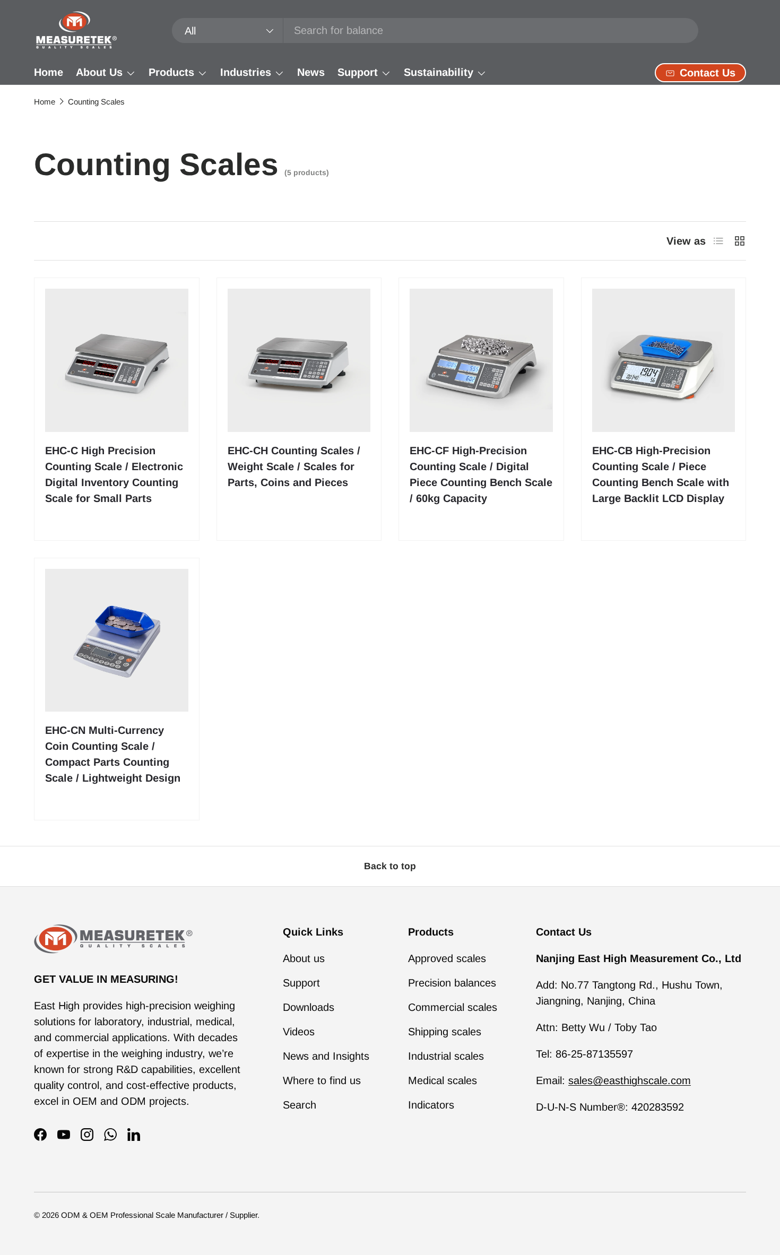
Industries (245, 72)
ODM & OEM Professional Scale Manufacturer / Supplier (159, 1214)
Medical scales (442, 1080)
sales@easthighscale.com (629, 1080)
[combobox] (435, 30)
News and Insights (326, 1056)
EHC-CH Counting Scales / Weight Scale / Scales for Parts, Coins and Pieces (294, 466)
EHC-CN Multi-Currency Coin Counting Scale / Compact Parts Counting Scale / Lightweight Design (112, 754)
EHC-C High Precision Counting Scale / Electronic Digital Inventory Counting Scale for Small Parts (114, 474)
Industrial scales (446, 1056)
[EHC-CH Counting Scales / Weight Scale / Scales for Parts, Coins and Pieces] (299, 360)
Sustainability (438, 72)
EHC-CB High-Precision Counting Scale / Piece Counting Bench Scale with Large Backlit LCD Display (660, 474)
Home (48, 72)
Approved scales (447, 958)
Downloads (308, 1007)
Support (357, 72)
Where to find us (322, 1080)
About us (304, 958)
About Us (99, 72)
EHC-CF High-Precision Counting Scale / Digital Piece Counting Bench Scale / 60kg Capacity (481, 474)
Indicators (431, 1105)
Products (171, 72)
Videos (299, 1031)
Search (299, 1105)
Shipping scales (444, 1031)
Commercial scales (452, 1007)
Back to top (390, 866)
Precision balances (452, 983)
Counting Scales (96, 102)
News (311, 72)
